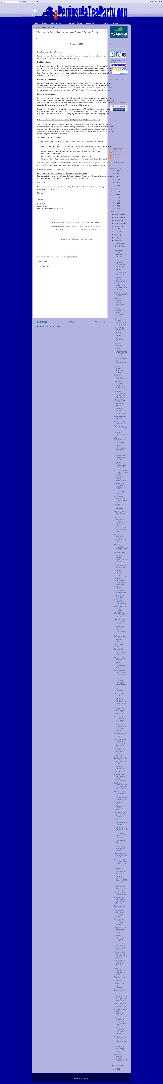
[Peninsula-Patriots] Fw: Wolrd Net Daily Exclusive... (120, 821)
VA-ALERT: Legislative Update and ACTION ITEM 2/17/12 (120, 537)
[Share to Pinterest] (76, 257)
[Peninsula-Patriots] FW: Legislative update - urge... (120, 769)
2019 (115, 191)
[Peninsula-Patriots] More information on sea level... (120, 456)
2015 (115, 203)
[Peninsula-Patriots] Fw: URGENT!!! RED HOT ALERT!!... (120, 351)
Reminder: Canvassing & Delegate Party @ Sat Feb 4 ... (120, 971)
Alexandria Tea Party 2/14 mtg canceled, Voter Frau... (120, 673)
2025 (115, 174)
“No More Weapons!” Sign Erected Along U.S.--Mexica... (120, 394)
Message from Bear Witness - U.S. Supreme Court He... (120, 486)
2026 (115, 171)
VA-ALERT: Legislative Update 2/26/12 (120, 376)
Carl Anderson (118, 152)
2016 (115, 200)
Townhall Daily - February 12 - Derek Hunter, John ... (120, 651)
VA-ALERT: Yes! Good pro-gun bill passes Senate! (120, 402)
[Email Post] (63, 256)
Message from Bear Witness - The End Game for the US (120, 711)
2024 (115, 177)
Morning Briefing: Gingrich (120, 417)
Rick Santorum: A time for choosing (120, 608)
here (69, 75)
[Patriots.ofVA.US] (119, 55)
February (118, 243)
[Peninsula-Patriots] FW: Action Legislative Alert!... (119, 312)
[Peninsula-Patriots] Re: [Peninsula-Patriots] (119, 338)
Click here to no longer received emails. (76, 239)
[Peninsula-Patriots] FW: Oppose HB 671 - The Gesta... (120, 879)
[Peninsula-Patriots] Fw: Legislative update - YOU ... (120, 411)
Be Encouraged (119, 553)
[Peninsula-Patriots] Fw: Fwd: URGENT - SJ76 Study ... (120, 448)
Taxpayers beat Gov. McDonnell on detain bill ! (120, 565)
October (118, 220)
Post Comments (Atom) (53, 326)
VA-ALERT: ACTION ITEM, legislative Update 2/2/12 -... (120, 1039)
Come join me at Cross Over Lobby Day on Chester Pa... (120, 742)
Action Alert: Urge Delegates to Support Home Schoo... (120, 930)
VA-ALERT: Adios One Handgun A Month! (120, 294)
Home (71, 322)
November (118, 217)
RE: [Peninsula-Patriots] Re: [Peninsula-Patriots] (119, 329)
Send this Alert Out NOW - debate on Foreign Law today (120, 760)
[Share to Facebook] (74, 257)
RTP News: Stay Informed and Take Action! (120, 440)
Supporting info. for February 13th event (121, 735)
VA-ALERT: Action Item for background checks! (120, 369)
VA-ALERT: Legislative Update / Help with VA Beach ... (120, 681)
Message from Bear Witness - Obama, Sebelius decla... (120, 777)
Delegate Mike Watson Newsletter (119, 506)
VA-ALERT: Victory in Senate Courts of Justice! (121, 472)
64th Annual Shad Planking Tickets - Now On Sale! (120, 855)
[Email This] (67, 257)
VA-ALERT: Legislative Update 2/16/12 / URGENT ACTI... (121, 547)
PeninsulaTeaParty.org (120, 159)
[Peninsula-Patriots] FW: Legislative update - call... (120, 938)
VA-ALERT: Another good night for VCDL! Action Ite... (120, 887)
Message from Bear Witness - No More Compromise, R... (120, 629)
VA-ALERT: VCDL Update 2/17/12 (120, 492)
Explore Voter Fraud (119, 645)
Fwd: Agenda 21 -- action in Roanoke (120, 978)
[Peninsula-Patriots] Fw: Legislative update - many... (120, 573)
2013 (115, 209)
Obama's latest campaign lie (119, 792)
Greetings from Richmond (119, 907)
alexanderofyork (118, 162)
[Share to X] (72, 257)
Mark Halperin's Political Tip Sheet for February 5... (119, 963)
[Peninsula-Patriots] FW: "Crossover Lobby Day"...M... (119, 751)
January (118, 1065)
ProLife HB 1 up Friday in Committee (119, 835)
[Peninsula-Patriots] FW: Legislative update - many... (120, 589)
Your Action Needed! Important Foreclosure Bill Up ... (120, 1058)
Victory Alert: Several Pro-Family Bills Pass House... (121, 558)
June (116, 232)
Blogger (85, 1078)
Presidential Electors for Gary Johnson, (120, 601)
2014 (115, 206)
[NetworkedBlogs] (119, 106)
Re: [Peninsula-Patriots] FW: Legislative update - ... (119, 921)
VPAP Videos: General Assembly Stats (120, 478)
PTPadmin (116, 155)
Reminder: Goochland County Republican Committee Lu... (120, 302)
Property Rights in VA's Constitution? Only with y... (120, 1012)
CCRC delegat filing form (119, 596)
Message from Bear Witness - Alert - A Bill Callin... (120, 1049)
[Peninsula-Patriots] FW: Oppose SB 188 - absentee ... (120, 520)
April (116, 237)
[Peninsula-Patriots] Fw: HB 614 (120, 829)
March (117, 240)
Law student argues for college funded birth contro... (120, 263)
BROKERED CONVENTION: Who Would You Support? (120, 719)
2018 (115, 194)
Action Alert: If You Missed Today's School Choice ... (120, 862)
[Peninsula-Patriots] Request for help (120, 279)
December (118, 214)
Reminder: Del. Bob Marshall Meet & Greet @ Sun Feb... (120, 946)
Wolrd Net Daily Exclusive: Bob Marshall (120, 848)
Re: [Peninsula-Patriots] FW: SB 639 (120, 427)
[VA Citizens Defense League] (111, 50)
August (117, 226)
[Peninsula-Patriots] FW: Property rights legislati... (120, 464)
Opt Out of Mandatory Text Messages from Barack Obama (120, 785)
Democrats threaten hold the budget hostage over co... (119, 385)
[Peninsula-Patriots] (118, 344)
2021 (115, 185)
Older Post (100, 322)
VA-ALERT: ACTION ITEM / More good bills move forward (120, 997)
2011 (115, 1069)
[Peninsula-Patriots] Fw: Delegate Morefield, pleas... (119, 806)
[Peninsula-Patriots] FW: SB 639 (120, 434)
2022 (115, 183)
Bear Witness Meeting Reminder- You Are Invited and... (120, 254)
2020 (115, 188)
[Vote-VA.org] (118, 48)
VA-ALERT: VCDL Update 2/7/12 (120, 894)
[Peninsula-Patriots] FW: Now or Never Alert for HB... (119, 870)
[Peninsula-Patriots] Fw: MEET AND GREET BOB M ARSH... (120, 1021)
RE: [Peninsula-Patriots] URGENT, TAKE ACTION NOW (120, 321)
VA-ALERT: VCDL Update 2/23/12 (120, 422)
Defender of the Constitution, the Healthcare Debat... (120, 638)
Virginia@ (40, 10)
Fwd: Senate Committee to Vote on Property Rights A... (121, 499)
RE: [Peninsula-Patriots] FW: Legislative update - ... (119, 913)
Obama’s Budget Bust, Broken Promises (120, 513)
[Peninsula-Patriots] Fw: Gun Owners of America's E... (120, 271)
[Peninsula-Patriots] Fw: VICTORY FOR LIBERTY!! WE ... (120, 701)
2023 (115, 180)
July (116, 229)
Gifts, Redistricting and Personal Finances (120, 814)
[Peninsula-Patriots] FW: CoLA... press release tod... (119, 581)
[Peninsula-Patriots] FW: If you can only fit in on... (120, 528)
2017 (115, 197)
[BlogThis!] (69, 257)
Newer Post (41, 322)
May (116, 235)
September (119, 223)
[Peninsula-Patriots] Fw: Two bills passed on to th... (120, 664)
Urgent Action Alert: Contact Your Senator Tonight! (121, 1004)
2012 (115, 212)
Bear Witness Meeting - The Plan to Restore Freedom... (120, 286)
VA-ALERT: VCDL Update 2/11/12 (120, 658)
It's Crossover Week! (119, 694)
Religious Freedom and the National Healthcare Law (120, 797)
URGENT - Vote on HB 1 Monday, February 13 (120, 614)
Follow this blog (119, 109)
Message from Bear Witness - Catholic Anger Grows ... (120, 900)
